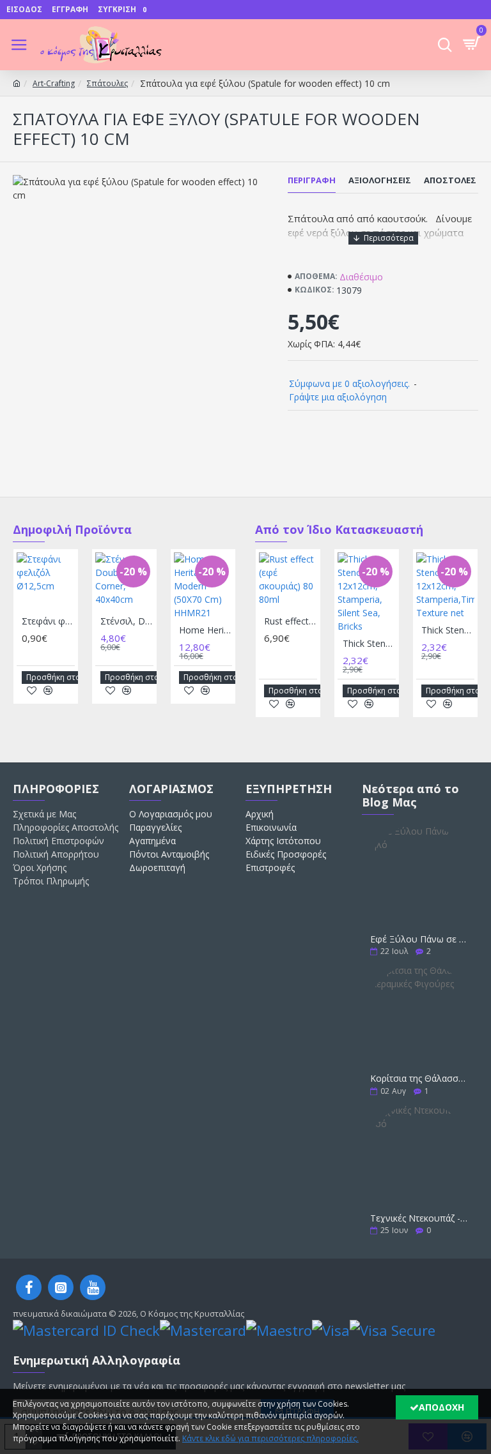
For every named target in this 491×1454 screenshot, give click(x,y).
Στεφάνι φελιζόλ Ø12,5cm (48, 621)
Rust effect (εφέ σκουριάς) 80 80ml (290, 621)
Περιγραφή (312, 180)
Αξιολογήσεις (379, 180)
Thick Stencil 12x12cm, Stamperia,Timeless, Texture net (447, 630)
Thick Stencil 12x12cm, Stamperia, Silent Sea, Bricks (369, 643)
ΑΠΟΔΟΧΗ (441, 1407)
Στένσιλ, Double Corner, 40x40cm (126, 621)
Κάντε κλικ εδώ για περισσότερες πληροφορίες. (270, 1438)
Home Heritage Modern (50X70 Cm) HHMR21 (205, 630)
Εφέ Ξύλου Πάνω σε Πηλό (420, 939)
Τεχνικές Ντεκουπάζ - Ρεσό (420, 1218)
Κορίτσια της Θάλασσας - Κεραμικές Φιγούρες (420, 1078)
